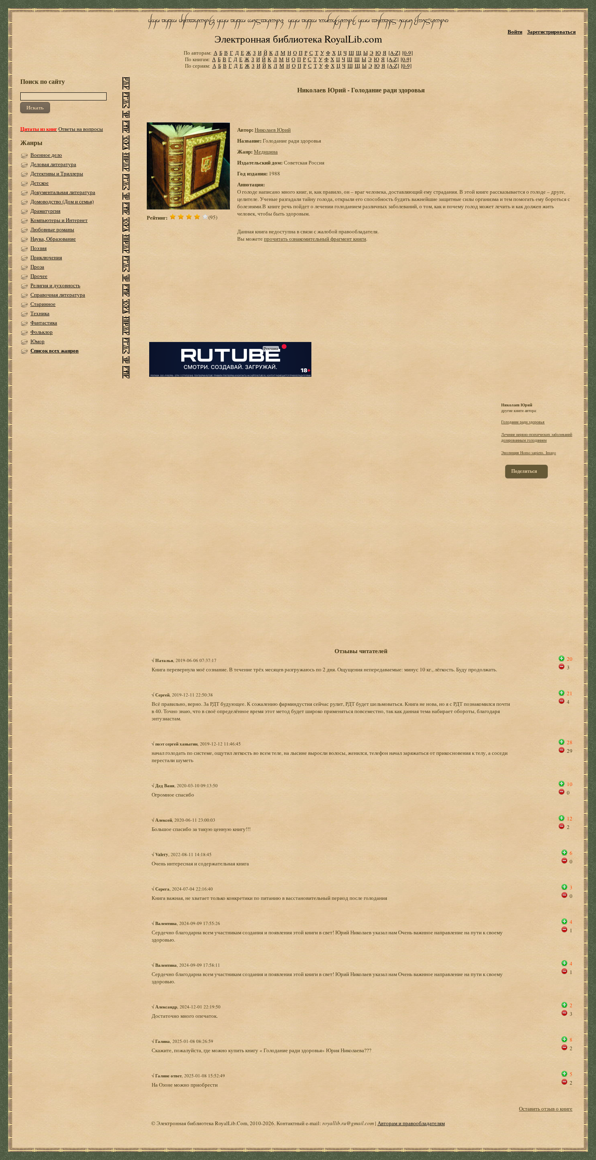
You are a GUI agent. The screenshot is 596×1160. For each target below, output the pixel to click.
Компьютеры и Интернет (59, 220)
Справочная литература (57, 294)
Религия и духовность (55, 285)
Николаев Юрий (273, 129)
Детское (39, 182)
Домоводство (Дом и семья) (62, 201)
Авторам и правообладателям (411, 1123)
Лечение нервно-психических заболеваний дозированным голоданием (536, 437)
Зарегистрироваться (551, 31)
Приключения (46, 257)
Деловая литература (53, 164)
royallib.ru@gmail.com (348, 1123)
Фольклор (41, 331)
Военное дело (46, 154)
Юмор (37, 341)
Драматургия (45, 210)
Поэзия (38, 248)
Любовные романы (52, 229)
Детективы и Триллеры (56, 173)
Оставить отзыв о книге (545, 1108)
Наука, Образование (53, 238)
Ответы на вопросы (80, 129)
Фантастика (43, 322)
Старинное (43, 304)
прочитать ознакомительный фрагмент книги (315, 238)
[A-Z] (394, 52)
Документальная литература (62, 192)
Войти (515, 31)
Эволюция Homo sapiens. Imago (528, 452)
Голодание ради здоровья (523, 422)
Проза (37, 266)
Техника (39, 313)
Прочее (38, 276)
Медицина (266, 151)
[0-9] (407, 52)
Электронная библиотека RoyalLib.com (298, 38)
